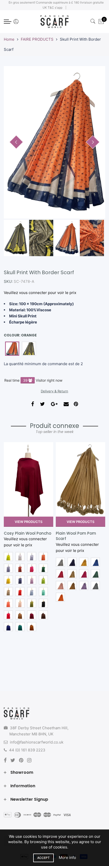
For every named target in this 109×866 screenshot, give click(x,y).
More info (67, 857)
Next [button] (93, 142)
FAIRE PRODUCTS (37, 39)
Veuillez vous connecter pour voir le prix (40, 292)
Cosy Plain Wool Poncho (27, 533)
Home (9, 39)
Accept (43, 858)
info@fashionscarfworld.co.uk (36, 742)
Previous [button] (16, 142)
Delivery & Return (54, 391)
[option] (54, 142)
